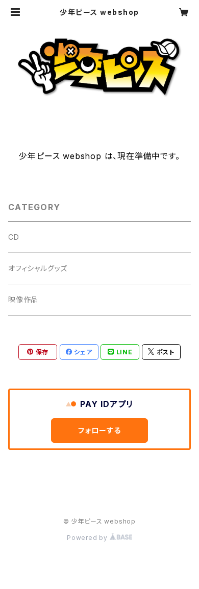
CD (13, 237)
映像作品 (23, 299)
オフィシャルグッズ (37, 268)
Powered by (88, 537)
